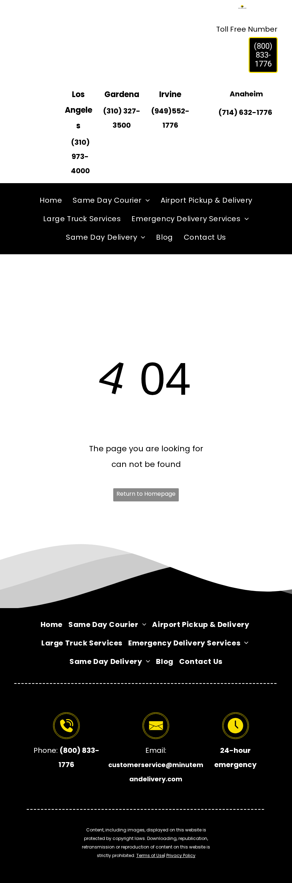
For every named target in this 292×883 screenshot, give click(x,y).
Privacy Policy (180, 855)
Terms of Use (150, 855)
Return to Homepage (146, 494)
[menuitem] (50, 200)
